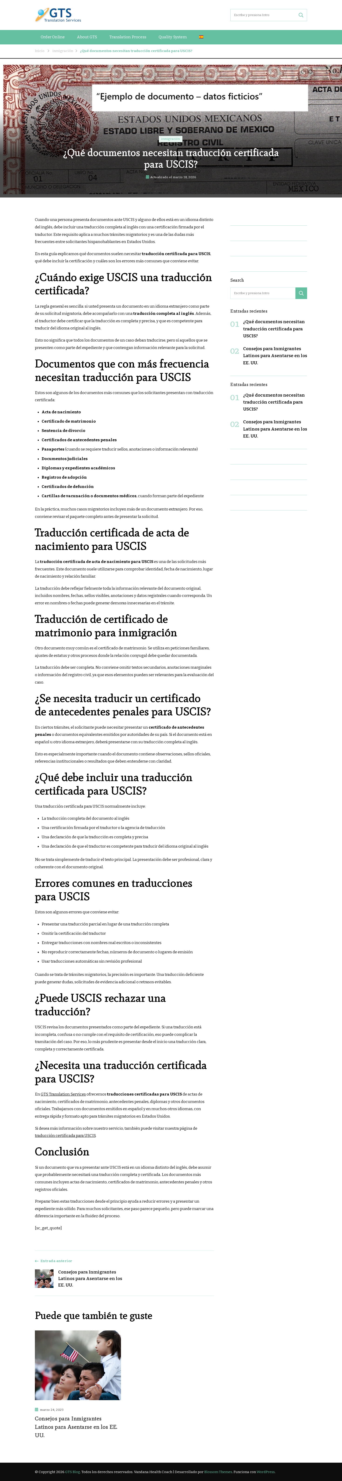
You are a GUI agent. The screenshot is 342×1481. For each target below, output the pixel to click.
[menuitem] (201, 37)
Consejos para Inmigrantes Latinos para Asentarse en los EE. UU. (76, 1426)
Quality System (173, 37)
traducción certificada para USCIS (65, 1135)
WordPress (266, 1472)
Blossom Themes (218, 1472)
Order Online (53, 37)
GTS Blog (72, 1472)
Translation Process (127, 37)
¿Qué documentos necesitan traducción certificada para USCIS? (274, 328)
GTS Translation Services (63, 1094)
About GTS (87, 37)
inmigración (170, 139)
